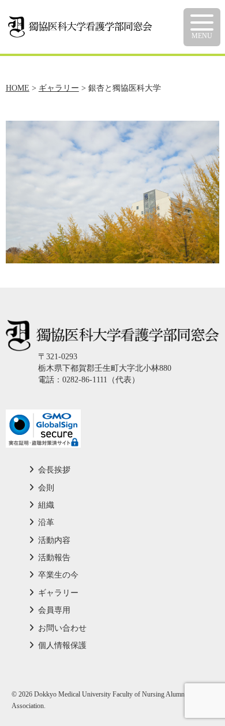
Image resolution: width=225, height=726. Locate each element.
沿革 (46, 522)
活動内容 (54, 540)
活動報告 (54, 557)
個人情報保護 (62, 645)
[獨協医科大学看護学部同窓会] (80, 21)
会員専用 (54, 610)
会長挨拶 (54, 470)
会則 (46, 487)
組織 (46, 505)
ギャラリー (58, 593)
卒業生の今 (58, 575)
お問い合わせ (62, 628)
